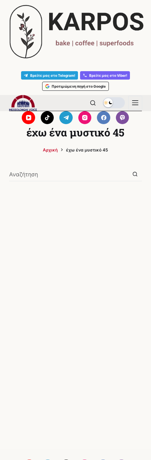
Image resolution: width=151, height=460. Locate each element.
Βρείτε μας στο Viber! (108, 75)
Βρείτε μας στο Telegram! (52, 75)
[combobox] (68, 174)
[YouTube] (28, 117)
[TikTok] (47, 117)
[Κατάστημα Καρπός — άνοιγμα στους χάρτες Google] (75, 32)
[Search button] (135, 174)
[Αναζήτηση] (93, 103)
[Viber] (122, 117)
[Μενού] (135, 103)
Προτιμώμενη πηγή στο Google (79, 86)
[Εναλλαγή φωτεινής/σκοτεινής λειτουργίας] (114, 102)
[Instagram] (85, 117)
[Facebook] (103, 117)
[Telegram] (66, 117)
